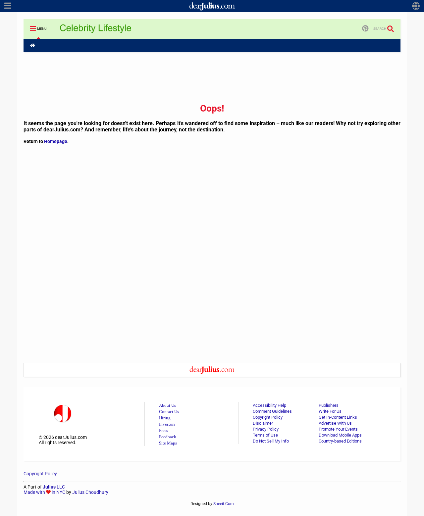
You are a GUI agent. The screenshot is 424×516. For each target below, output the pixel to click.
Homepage (55, 141)
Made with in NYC (44, 492)
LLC (54, 487)
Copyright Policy (40, 473)
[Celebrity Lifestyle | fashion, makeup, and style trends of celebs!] (95, 31)
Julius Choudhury (90, 492)
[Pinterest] (365, 29)
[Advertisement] (212, 77)
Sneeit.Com (223, 503)
